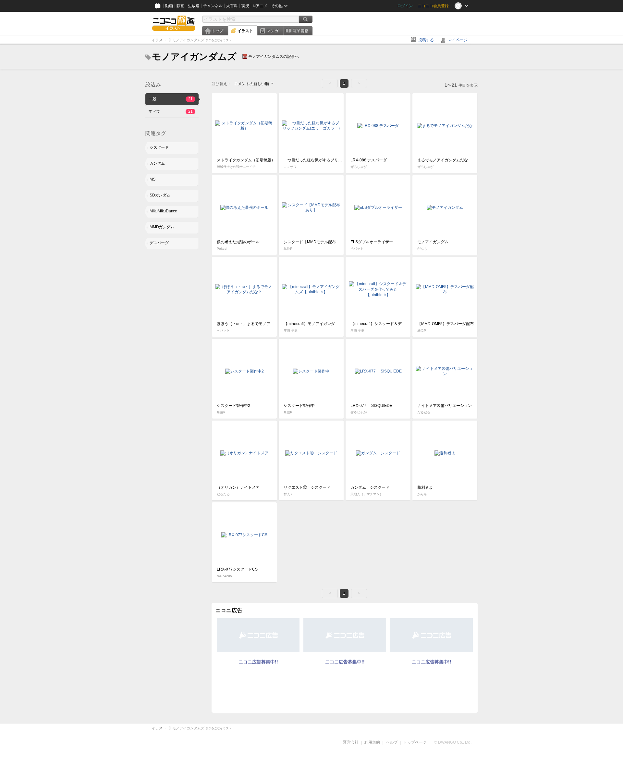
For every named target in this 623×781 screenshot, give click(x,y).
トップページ (415, 742)
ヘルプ (391, 742)
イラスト (245, 31)
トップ (217, 31)
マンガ (272, 31)
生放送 (194, 6)
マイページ (458, 40)
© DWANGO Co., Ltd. (452, 742)
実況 (245, 6)
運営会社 (351, 742)
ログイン (405, 6)
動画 (169, 6)
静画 (180, 6)
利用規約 (372, 742)
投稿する (426, 40)
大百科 (232, 6)
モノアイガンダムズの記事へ (273, 56)
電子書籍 (300, 31)
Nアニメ (260, 6)
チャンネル (213, 6)
